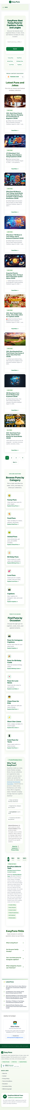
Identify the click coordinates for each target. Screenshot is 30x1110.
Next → (15, 462)
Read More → (15, 130)
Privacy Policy (15, 850)
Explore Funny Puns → (13, 506)
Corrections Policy (7, 1086)
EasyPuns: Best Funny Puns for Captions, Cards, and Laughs (14, 2)
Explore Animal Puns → (13, 544)
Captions (19, 64)
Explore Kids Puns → (12, 709)
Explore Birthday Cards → (14, 668)
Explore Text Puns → (12, 748)
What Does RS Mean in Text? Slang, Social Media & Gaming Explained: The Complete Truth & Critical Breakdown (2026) (16, 997)
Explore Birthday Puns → (14, 563)
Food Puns (19, 57)
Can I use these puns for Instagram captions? (13, 958)
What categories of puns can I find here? (13, 967)
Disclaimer (5, 1083)
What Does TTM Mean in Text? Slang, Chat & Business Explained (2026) (15, 1001)
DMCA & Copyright (7, 1089)
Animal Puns (10, 61)
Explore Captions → (12, 601)
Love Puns (11, 64)
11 (22, 457)
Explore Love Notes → (13, 689)
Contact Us (15, 848)
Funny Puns (10, 57)
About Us (14, 846)
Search (15, 49)
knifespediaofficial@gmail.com (15, 1037)
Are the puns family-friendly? (12, 950)
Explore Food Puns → (13, 524)
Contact (4, 1076)
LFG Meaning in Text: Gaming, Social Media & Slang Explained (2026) (15, 992)
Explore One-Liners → (13, 727)
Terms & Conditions (7, 1081)
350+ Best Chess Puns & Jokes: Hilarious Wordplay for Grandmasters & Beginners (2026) (16, 987)
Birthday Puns (20, 61)
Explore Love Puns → (13, 581)
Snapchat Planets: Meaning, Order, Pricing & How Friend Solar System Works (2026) (16, 1006)
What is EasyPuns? (12, 943)
